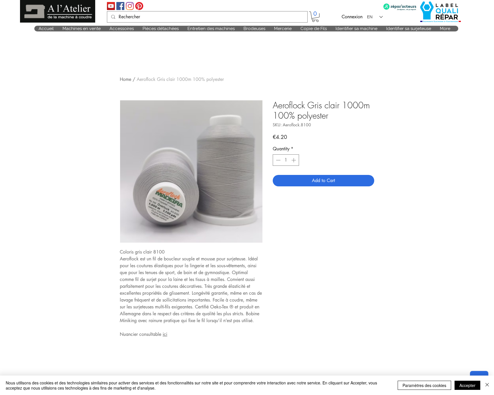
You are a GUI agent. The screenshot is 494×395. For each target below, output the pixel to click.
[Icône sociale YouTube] (111, 6)
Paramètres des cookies (424, 385)
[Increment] (294, 160)
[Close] (487, 385)
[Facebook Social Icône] (120, 6)
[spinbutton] (286, 160)
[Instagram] (130, 6)
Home (125, 79)
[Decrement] (278, 160)
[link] (315, 16)
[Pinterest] (139, 6)
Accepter (467, 385)
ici (165, 334)
